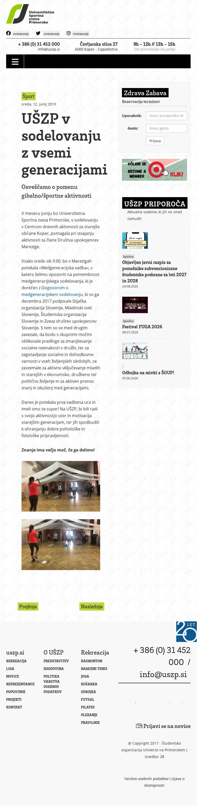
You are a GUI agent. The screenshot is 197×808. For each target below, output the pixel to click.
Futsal (87, 699)
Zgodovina (54, 668)
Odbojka (88, 691)
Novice (12, 676)
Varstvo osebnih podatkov (147, 778)
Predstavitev (56, 661)
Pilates (88, 707)
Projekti (14, 699)
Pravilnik (90, 722)
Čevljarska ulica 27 (99, 44)
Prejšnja (28, 606)
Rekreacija (16, 661)
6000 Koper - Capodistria (96, 49)
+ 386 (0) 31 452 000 (39, 44)
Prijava (155, 140)
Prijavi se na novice (166, 725)
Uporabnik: (132, 115)
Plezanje (89, 715)
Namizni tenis (94, 668)
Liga (10, 668)
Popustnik (15, 691)
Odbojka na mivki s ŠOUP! (148, 372)
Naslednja (92, 606)
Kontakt (14, 707)
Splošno (128, 256)
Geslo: (133, 128)
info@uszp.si (49, 49)
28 (162, 756)
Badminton (91, 661)
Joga (85, 676)
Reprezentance (20, 684)
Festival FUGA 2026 (142, 326)
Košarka (89, 684)
